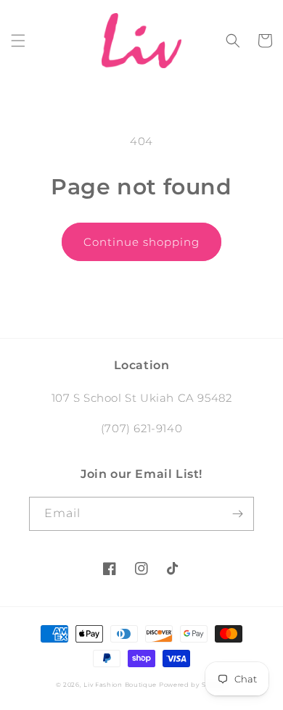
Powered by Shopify (193, 684)
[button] (18, 41)
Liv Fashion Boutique (121, 684)
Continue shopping (141, 242)
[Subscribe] (237, 514)
